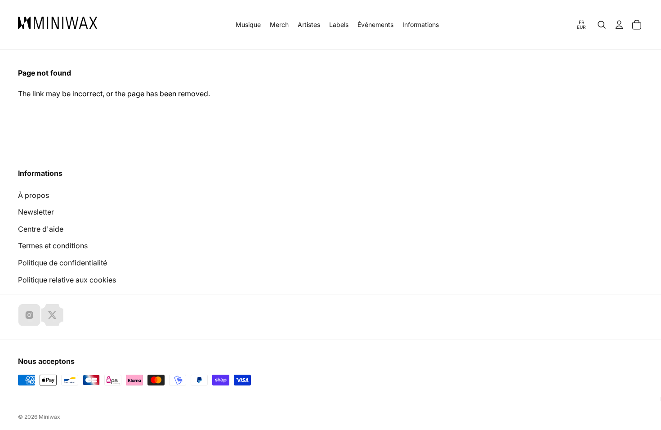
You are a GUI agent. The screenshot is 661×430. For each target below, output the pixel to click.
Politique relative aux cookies (67, 279)
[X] (52, 315)
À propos (33, 195)
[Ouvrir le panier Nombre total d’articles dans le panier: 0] (636, 24)
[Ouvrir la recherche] (601, 24)
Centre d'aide (40, 228)
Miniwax (49, 416)
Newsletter (36, 211)
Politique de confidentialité (62, 262)
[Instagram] (29, 315)
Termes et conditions (53, 245)
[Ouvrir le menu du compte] (619, 24)
